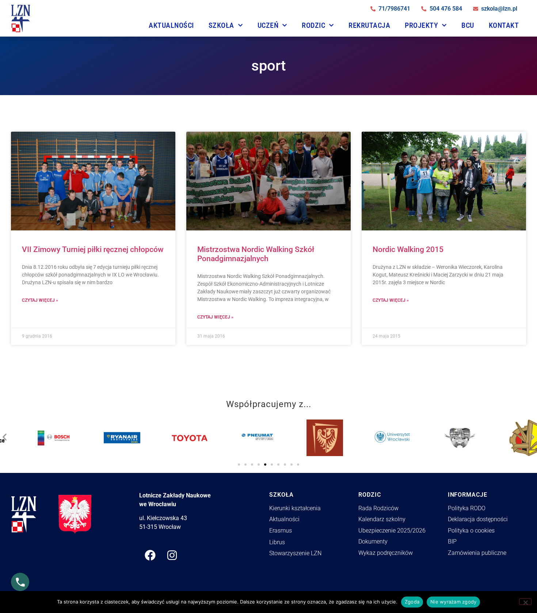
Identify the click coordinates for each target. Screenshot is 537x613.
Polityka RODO (466, 508)
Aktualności (171, 25)
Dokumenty (373, 541)
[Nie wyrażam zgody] (525, 601)
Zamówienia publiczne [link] (477, 552)
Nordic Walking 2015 (408, 249)
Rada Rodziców (378, 508)
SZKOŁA (221, 25)
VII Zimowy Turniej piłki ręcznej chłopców (93, 249)
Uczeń (268, 25)
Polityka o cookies (471, 530)
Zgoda (412, 602)
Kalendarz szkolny (381, 519)
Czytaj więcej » (40, 300)
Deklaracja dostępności (478, 519)
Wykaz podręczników (385, 552)
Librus (277, 542)
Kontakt (504, 25)
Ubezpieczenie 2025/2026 (392, 530)
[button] (4, 435)
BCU (467, 25)
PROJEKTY (421, 25)
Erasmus (280, 530)
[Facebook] (150, 555)
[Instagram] (172, 555)
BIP (452, 541)
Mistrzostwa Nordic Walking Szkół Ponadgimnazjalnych (255, 254)
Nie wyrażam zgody (453, 602)
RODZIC (313, 25)
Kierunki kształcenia (295, 508)
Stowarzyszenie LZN (295, 553)
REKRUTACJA (369, 25)
